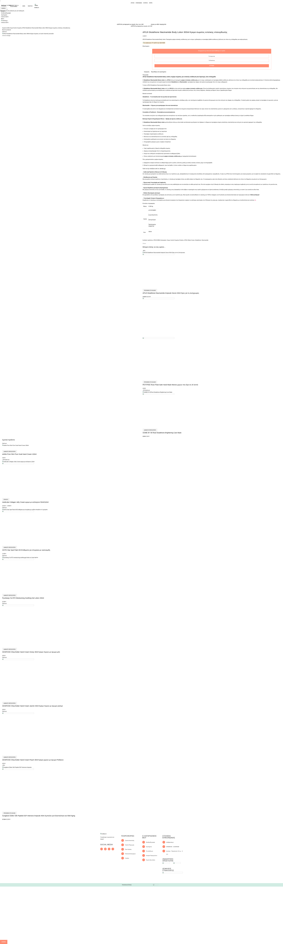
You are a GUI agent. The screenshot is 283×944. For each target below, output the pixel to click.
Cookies (3, 941)
